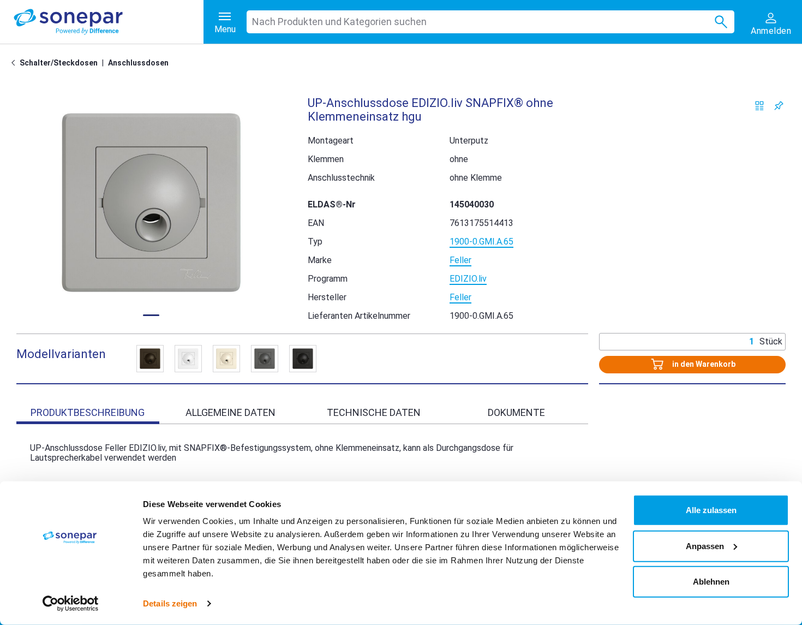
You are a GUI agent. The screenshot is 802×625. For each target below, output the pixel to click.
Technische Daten (374, 412)
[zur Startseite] (109, 22)
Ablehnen (711, 581)
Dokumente (516, 412)
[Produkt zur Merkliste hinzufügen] (779, 105)
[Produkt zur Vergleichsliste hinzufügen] (760, 105)
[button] (151, 202)
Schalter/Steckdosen (59, 62)
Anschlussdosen (138, 62)
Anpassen (705, 545)
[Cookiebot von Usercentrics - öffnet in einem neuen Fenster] (70, 604)
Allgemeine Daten (230, 412)
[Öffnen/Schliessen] (150, 358)
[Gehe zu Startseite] (15, 62)
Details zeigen (170, 603)
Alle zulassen (711, 510)
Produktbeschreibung (88, 412)
